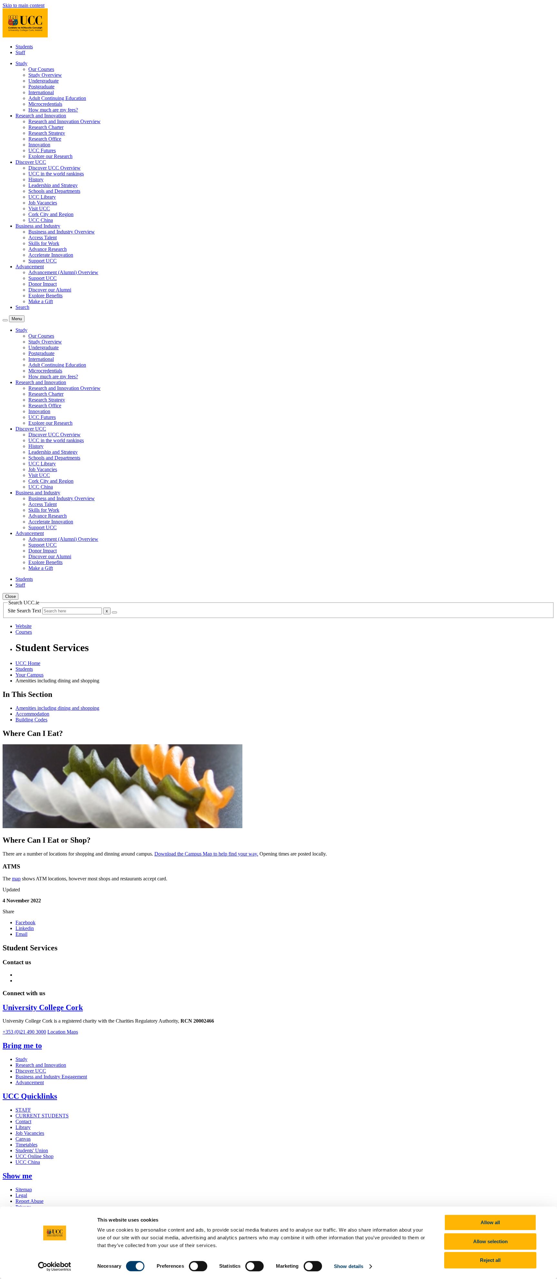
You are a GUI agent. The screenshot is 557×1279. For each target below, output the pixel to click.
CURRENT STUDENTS (42, 1115)
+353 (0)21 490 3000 (24, 1032)
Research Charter (46, 127)
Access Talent (42, 237)
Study (21, 1059)
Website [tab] (23, 626)
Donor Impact (42, 284)
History (36, 179)
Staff (20, 52)
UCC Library (42, 197)
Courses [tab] (23, 632)
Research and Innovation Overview (64, 121)
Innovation (39, 144)
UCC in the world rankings (56, 173)
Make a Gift (40, 301)
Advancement (29, 1082)
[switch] (198, 1266)
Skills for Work (43, 243)
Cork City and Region (50, 214)
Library (23, 1127)
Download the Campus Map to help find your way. (206, 854)
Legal (21, 1195)
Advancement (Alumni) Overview (63, 272)
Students (24, 46)
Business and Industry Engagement (51, 1076)
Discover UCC (30, 1071)
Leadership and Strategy (53, 185)
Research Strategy (46, 133)
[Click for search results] (114, 612)
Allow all (490, 1222)
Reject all (490, 1260)
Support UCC (42, 260)
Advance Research (47, 249)
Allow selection (490, 1241)
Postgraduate (41, 86)
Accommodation (32, 714)
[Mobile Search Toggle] (5, 320)
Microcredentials (45, 104)
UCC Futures (42, 150)
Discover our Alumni (49, 289)
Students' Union (31, 1150)
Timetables (26, 1144)
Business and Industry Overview (61, 231)
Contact (23, 1121)
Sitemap (23, 1189)
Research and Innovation (40, 1065)
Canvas (23, 1139)
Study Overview (45, 75)
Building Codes (31, 719)
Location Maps (62, 1032)
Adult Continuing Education (57, 98)
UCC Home (27, 663)
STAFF (23, 1110)
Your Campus (29, 675)
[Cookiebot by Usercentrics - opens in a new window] (54, 1266)
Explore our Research (50, 156)
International (41, 92)
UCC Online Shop (34, 1156)
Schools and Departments (54, 191)
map (16, 878)
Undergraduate (43, 81)
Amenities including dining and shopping (57, 708)
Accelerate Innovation (50, 255)
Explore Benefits (45, 295)
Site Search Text (25, 610)
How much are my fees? (53, 110)
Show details (348, 1266)
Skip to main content (23, 5)
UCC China (40, 220)
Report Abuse (29, 1201)
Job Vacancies (42, 202)
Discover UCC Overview (54, 168)
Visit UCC (39, 208)
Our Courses (41, 69)
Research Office (44, 139)
